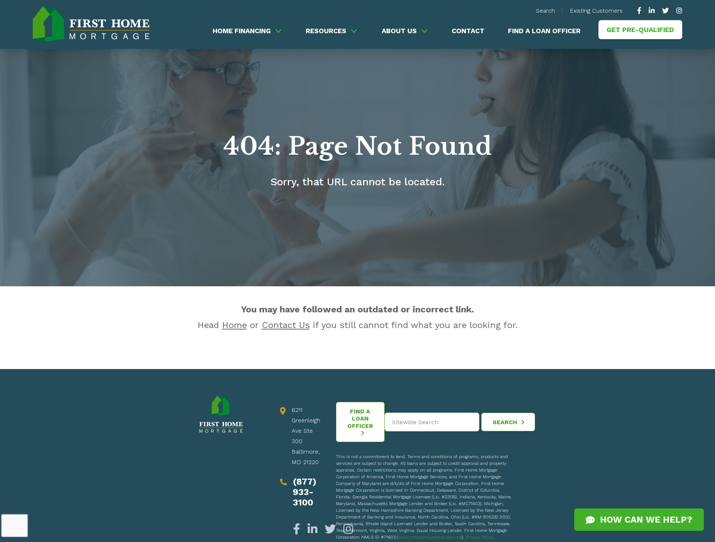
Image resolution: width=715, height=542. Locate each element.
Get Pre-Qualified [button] (640, 30)
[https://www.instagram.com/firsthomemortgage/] (677, 11)
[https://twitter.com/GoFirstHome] (665, 11)
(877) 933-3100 (305, 492)
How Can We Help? (643, 519)
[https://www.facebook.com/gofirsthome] (641, 11)
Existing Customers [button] (596, 10)
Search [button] (545, 10)
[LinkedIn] (312, 529)
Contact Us (286, 325)
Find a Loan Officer (544, 31)
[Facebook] (298, 529)
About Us (399, 31)
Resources (326, 31)
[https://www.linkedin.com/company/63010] (651, 11)
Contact (468, 31)
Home (234, 325)
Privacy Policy (479, 537)
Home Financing (242, 31)
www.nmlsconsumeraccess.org (430, 537)
